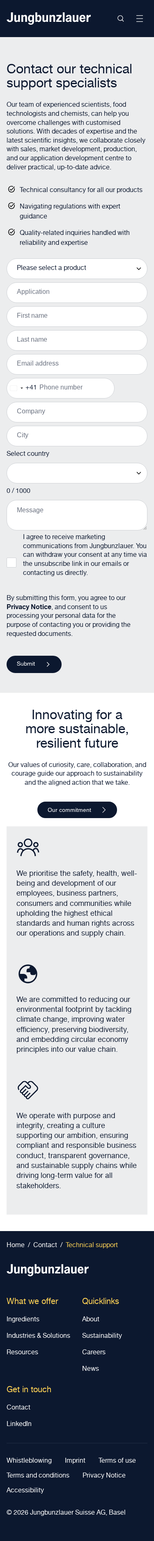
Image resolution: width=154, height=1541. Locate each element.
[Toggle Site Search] (121, 18)
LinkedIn (19, 1424)
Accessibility (25, 1491)
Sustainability (102, 1336)
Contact (18, 1408)
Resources (22, 1353)
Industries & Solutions (38, 1336)
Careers (94, 1353)
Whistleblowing (29, 1461)
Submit (26, 664)
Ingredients (23, 1320)
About (90, 1320)
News (90, 1369)
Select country (28, 454)
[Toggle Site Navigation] (139, 18)
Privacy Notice (29, 608)
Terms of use (117, 1461)
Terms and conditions (38, 1476)
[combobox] (22, 388)
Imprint (75, 1461)
